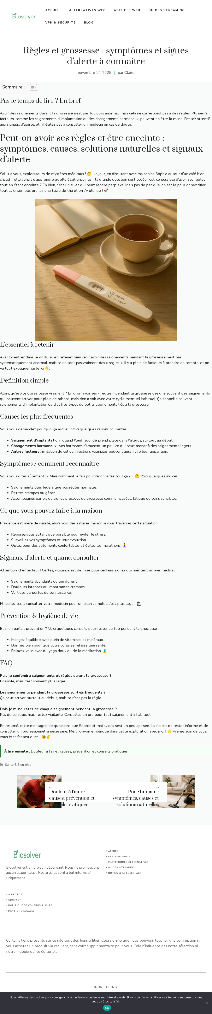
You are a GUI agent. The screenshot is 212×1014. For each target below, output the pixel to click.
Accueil (53, 10)
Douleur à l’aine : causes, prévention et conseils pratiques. (79, 751)
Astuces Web (127, 10)
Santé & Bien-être (18, 765)
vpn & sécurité (119, 856)
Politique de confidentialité (30, 905)
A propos (15, 894)
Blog (89, 23)
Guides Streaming (166, 10)
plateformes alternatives (128, 862)
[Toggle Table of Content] (31, 87)
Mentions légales (21, 911)
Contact (15, 900)
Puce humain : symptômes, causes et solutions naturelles (135, 798)
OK (107, 1007)
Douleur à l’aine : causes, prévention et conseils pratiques (72, 798)
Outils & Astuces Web (125, 873)
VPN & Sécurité (60, 23)
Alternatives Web (87, 10)
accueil (113, 851)
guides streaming (121, 867)
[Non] (207, 1003)
